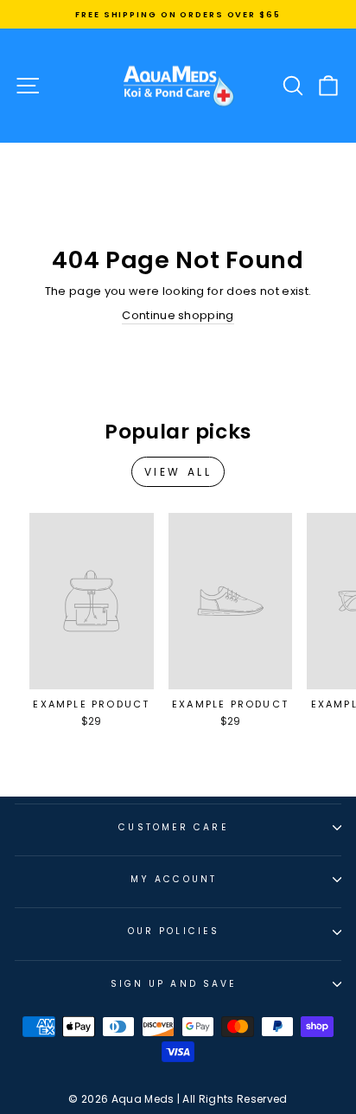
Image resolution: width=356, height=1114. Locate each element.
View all (178, 471)
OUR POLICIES (173, 931)
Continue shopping (177, 315)
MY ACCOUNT (173, 879)
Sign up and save (174, 983)
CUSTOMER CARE (173, 827)
